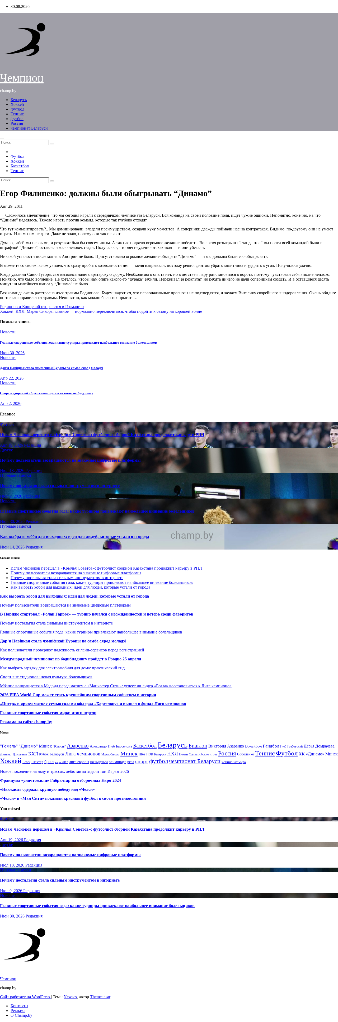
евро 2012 (61, 762)
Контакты (19, 1006)
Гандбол (271, 746)
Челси (26, 762)
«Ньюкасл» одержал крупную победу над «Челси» (47, 789)
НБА (142, 754)
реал (130, 762)
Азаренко (78, 745)
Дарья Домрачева (319, 746)
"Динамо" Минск (35, 746)
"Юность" (59, 746)
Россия (17, 123)
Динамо (6, 754)
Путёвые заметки (15, 475)
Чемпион (22, 78)
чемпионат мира (234, 762)
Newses (70, 997)
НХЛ (172, 753)
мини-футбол (99, 762)
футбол (17, 118)
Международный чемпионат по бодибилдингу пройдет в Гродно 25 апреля (70, 659)
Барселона (124, 746)
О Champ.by (21, 1015)
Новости (8, 332)
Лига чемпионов (82, 753)
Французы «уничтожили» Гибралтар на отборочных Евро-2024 (60, 780)
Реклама (18, 1010)
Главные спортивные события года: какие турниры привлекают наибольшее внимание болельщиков (78, 342)
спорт (141, 761)
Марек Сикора (110, 754)
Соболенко (245, 754)
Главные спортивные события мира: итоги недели (48, 713)
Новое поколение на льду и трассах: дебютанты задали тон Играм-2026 (64, 771)
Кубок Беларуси (51, 754)
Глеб (283, 746)
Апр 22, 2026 (12, 378)
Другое (6, 450)
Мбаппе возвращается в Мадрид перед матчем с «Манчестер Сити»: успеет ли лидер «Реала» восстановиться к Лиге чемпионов (116, 686)
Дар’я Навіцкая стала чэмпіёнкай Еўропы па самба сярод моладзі (51, 368)
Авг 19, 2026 (12, 445)
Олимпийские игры (203, 754)
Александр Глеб (102, 746)
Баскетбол (20, 166)
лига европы (79, 762)
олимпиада (117, 762)
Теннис (17, 114)
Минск (129, 753)
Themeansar (100, 997)
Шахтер (37, 762)
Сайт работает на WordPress (25, 997)
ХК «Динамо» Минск (318, 753)
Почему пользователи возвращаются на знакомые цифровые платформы (70, 460)
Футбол (17, 109)
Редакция (32, 445)
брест (49, 761)
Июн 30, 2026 (12, 353)
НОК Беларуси (156, 754)
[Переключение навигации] (2, 138)
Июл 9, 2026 (11, 496)
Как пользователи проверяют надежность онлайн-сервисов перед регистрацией (72, 650)
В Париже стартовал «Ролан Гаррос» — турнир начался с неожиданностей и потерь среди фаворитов (96, 614)
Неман (183, 754)
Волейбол (253, 746)
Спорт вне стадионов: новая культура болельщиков (46, 677)
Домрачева (20, 754)
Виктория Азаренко (226, 746)
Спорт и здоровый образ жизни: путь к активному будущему (46, 393)
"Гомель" (9, 746)
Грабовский (295, 746)
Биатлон (198, 745)
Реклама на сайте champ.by (26, 722)
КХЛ (33, 753)
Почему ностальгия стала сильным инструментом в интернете (60, 485)
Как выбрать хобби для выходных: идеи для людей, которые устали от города (74, 536)
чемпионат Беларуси (29, 128)
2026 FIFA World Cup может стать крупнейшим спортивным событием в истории (78, 695)
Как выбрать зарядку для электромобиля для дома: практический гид (62, 668)
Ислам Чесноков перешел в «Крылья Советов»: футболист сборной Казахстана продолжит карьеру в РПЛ (102, 434)
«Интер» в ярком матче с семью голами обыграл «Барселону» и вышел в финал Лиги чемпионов (93, 704)
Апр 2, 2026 (10, 403)
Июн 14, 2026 (13, 547)
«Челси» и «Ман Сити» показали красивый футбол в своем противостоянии (73, 798)
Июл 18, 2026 (12, 470)
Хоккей (17, 104)
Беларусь (19, 99)
